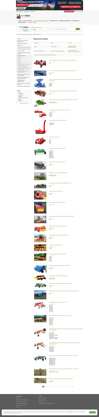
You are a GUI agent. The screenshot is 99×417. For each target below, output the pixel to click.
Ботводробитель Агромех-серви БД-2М (57, 161)
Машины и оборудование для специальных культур (23, 78)
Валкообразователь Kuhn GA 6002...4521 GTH (58, 302)
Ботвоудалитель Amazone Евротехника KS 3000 (58, 235)
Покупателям (32, 11)
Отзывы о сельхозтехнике (21, 401)
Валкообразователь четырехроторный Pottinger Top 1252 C (61, 378)
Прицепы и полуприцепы (22, 43)
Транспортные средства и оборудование (22, 41)
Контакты (18, 406)
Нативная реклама (42, 399)
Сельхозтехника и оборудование (22, 399)
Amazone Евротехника (22, 97)
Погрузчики (19, 45)
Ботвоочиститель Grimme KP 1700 (56, 191)
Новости (17, 398)
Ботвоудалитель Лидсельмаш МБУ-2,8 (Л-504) (58, 275)
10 (65, 386)
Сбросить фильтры (24, 103)
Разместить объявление (69, 11)
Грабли (35, 46)
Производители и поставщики (21, 403)
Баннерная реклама (42, 398)
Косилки (70, 42)
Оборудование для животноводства (21, 81)
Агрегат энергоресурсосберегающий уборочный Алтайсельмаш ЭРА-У (63, 99)
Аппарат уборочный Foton (54, 137)
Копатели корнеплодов (39, 51)
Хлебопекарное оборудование (23, 86)
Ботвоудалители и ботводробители (72, 46)
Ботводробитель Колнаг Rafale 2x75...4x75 (57, 148)
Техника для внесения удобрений (24, 47)
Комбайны (36, 42)
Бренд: (18, 90)
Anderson (20, 100)
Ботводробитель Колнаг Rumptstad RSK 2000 (58, 172)
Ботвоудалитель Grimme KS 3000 (55, 245)
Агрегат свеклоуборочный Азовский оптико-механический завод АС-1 (63, 90)
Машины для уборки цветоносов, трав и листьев (74, 51)
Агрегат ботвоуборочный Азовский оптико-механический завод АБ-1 (63, 60)
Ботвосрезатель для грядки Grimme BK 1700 (58, 226)
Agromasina (20, 95)
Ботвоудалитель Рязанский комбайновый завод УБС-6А (60, 283)
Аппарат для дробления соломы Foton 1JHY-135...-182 (59, 109)
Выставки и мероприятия (21, 405)
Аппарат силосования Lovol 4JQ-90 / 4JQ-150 (58, 120)
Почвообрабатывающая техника (24, 49)
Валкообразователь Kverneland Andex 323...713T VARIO (60, 315)
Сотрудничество (42, 401)
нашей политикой (16, 413)
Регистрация (80, 11)
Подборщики (54, 46)
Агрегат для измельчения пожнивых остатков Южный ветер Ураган (62, 70)
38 (72, 386)
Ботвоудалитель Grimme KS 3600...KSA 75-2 (57, 253)
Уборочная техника (21, 55)
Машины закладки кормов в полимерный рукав (45, 54)
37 (70, 386)
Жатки (52, 42)
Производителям (19, 11)
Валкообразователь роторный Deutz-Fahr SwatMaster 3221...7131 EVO (63, 355)
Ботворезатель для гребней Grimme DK (57, 202)
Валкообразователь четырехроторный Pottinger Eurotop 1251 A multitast (64, 368)
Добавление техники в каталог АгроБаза (46, 403)
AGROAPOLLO (21, 93)
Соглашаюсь (92, 412)
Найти (77, 29)
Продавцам (26, 11)
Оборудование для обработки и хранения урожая (23, 75)
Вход (76, 11)
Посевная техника (21, 50)
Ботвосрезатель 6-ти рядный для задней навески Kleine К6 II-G (61, 216)
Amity (19, 99)
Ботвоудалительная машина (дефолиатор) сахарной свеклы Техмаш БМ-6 (64, 290)
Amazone (20, 96)
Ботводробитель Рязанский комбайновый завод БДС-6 (60, 183)
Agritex (19, 92)
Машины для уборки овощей (57, 51)
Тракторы (19, 38)
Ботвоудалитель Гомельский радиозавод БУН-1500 (59, 265)
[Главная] (17, 34)
